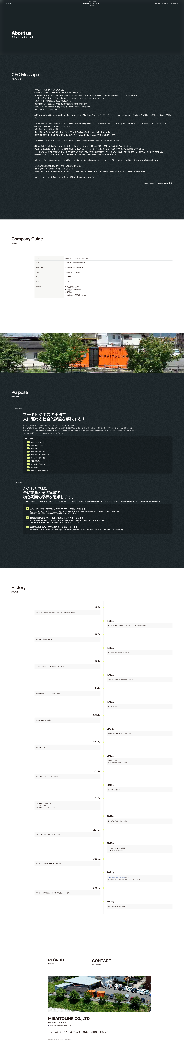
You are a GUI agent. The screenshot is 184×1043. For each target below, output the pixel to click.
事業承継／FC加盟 (160, 3)
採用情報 (173, 3)
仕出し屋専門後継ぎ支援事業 (116, 877)
